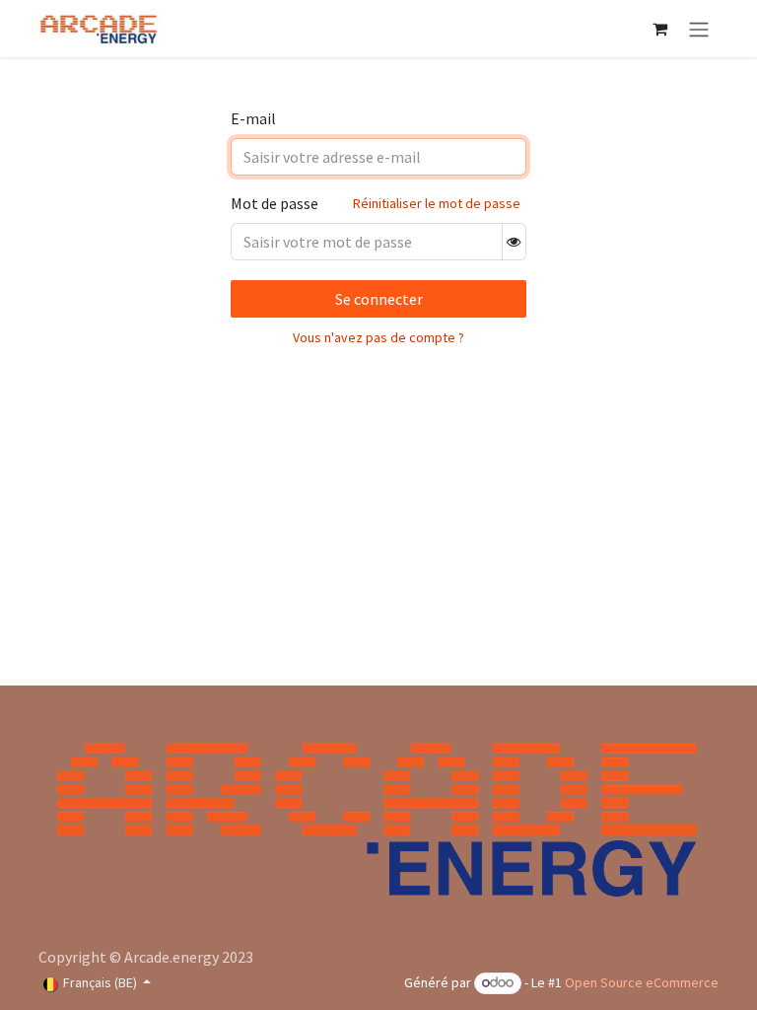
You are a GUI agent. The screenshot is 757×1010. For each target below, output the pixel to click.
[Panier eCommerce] (659, 28)
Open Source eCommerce (642, 982)
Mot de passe (274, 203)
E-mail (253, 118)
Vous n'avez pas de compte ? (378, 337)
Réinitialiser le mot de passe (436, 203)
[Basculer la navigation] (699, 28)
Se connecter (379, 299)
